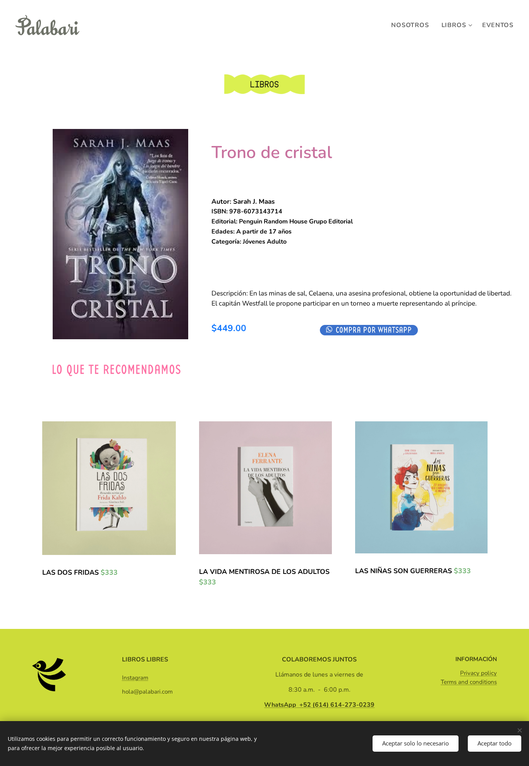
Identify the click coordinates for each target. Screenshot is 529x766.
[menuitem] (412, 25)
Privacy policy (478, 673)
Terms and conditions (469, 682)
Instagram (135, 678)
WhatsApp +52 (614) (319, 705)
